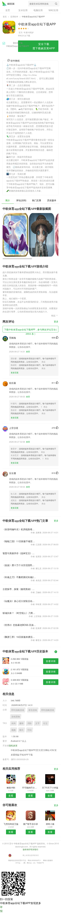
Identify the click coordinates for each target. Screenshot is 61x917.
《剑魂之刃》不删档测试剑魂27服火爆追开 (19, 577)
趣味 (21, 723)
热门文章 (36, 200)
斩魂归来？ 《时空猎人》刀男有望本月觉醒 (19, 613)
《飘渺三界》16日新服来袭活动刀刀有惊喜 (19, 636)
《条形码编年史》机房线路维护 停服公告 (19, 529)
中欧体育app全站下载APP (8, 3)
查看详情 (51, 661)
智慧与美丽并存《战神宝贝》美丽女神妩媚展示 (19, 553)
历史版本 (51, 200)
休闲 (13, 723)
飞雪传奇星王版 (11, 823)
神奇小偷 (50, 823)
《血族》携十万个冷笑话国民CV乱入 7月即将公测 (19, 565)
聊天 (21, 729)
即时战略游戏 (17, 709)
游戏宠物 (15, 716)
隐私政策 (13, 745)
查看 (10, 795)
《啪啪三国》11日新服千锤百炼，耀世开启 (19, 541)
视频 (13, 729)
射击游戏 (32, 709)
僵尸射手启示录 (30, 823)
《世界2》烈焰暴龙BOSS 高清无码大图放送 (19, 625)
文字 (37, 723)
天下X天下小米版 (50, 787)
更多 (56, 321)
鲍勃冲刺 (11, 787)
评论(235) (21, 200)
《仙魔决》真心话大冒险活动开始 (19, 601)
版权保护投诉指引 (30, 849)
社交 (45, 723)
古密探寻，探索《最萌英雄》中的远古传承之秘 (19, 589)
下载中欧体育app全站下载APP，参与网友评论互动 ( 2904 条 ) (30, 330)
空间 (29, 729)
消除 (29, 723)
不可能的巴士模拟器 (30, 787)
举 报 (1, 909)
